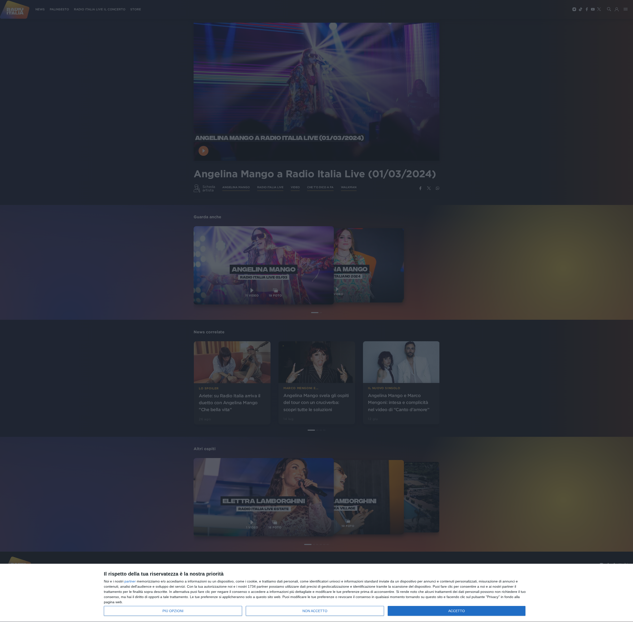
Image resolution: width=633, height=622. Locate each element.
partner (130, 581)
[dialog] (316, 593)
